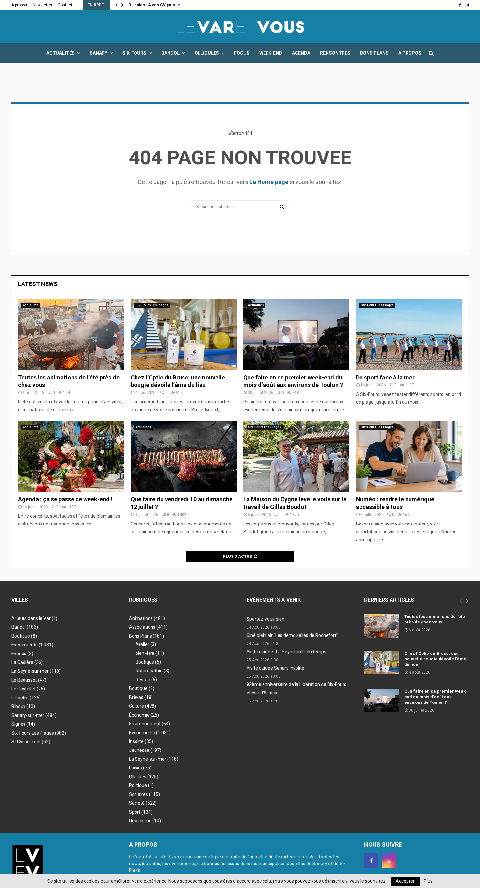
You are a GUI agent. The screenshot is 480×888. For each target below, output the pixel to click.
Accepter (405, 881)
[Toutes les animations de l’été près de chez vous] (71, 334)
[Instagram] (389, 860)
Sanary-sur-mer (33, 715)
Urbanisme (145, 820)
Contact (65, 5)
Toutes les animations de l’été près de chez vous (434, 619)
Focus (241, 53)
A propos (19, 5)
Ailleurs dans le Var (34, 618)
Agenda (301, 53)
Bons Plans (374, 53)
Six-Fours (134, 53)
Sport (140, 812)
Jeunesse (145, 750)
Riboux (23, 706)
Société (143, 803)
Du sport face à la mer (385, 377)
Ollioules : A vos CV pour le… (155, 5)
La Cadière (27, 662)
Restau (146, 679)
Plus (428, 881)
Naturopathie (152, 670)
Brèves (141, 697)
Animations (147, 618)
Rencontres (335, 53)
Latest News (37, 284)
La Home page (268, 181)
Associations (148, 627)
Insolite (141, 741)
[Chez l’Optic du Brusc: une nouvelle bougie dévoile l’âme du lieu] (184, 334)
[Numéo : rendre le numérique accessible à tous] (409, 456)
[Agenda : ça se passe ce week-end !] (71, 456)
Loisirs (140, 767)
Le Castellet (28, 688)
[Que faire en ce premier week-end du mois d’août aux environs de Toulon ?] (296, 334)
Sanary (98, 53)
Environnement (149, 723)
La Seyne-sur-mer (36, 671)
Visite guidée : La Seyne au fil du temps (286, 651)
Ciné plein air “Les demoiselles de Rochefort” (292, 635)
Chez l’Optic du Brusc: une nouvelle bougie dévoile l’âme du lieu (435, 659)
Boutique (24, 635)
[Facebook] (371, 860)
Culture (142, 706)
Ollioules (207, 53)
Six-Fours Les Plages (152, 305)
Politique (141, 785)
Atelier (146, 644)
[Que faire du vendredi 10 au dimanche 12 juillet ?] (184, 456)
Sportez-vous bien (265, 619)
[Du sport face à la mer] (409, 334)
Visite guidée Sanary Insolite (275, 667)
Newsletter (42, 5)
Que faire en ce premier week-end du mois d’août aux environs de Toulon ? (436, 697)
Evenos (22, 653)
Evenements (24, 644)
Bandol (170, 53)
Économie (144, 715)
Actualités (60, 53)
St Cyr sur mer (30, 741)
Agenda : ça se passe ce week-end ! (65, 499)
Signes (23, 724)
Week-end (270, 53)
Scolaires (144, 794)
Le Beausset (28, 680)
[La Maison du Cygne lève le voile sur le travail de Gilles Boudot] (296, 456)
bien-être (150, 653)
